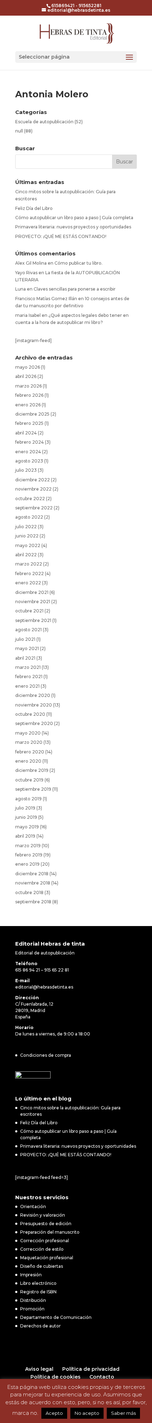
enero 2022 (28, 582)
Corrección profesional (44, 1240)
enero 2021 (27, 686)
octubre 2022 (30, 498)
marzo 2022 (28, 564)
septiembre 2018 (33, 901)
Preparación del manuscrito (50, 1232)
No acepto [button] (87, 1413)
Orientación (33, 1206)
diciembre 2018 (31, 873)
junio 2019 (26, 817)
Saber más (123, 1413)
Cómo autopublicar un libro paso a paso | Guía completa (74, 217)
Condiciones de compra (45, 1055)
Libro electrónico (38, 1283)
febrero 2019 (28, 854)
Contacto (101, 1377)
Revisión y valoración (42, 1215)
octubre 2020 (30, 714)
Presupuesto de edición (45, 1223)
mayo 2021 (27, 648)
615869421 (63, 5)
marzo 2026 (28, 386)
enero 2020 (28, 761)
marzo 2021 (28, 667)
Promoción (32, 1308)
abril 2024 (26, 432)
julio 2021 (25, 639)
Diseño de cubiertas (41, 1266)
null (19, 131)
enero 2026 (28, 404)
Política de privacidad (90, 1369)
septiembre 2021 (33, 620)
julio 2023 (26, 470)
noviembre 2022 (33, 489)
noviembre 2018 (32, 883)
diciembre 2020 (32, 695)
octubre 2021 (29, 610)
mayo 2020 (28, 733)
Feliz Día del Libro (34, 208)
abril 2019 (25, 836)
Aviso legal (39, 1369)
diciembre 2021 (31, 592)
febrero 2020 (29, 751)
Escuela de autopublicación (44, 121)
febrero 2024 (29, 442)
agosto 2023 (29, 461)
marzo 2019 (28, 845)
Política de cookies (55, 1377)
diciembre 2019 (31, 770)
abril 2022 (26, 554)
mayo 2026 (27, 367)
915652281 (89, 5)
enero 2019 (27, 864)
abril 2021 (25, 658)
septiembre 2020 (34, 723)
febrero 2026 (29, 395)
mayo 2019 (27, 826)
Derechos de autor (40, 1326)
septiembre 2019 (33, 789)
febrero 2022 (29, 573)
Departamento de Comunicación (56, 1317)
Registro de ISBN (38, 1291)
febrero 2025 (29, 423)
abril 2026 (25, 376)
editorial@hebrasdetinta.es (44, 987)
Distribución (33, 1300)
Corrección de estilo (42, 1249)
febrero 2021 (28, 676)
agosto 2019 (28, 798)
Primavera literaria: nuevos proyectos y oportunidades (73, 226)
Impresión (31, 1274)
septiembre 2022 (34, 507)
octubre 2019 (29, 780)
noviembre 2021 (32, 601)
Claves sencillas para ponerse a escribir (75, 289)
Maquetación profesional (46, 1257)
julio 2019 (25, 808)
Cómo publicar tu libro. (78, 263)
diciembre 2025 (32, 414)
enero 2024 (28, 451)
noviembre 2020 (33, 705)
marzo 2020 (28, 742)
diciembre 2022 (32, 479)
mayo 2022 (27, 545)
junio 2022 (27, 536)
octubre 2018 (29, 892)
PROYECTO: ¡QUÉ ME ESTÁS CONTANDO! (60, 236)
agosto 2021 (28, 629)
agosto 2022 (29, 517)
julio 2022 (26, 526)
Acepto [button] (54, 1413)
